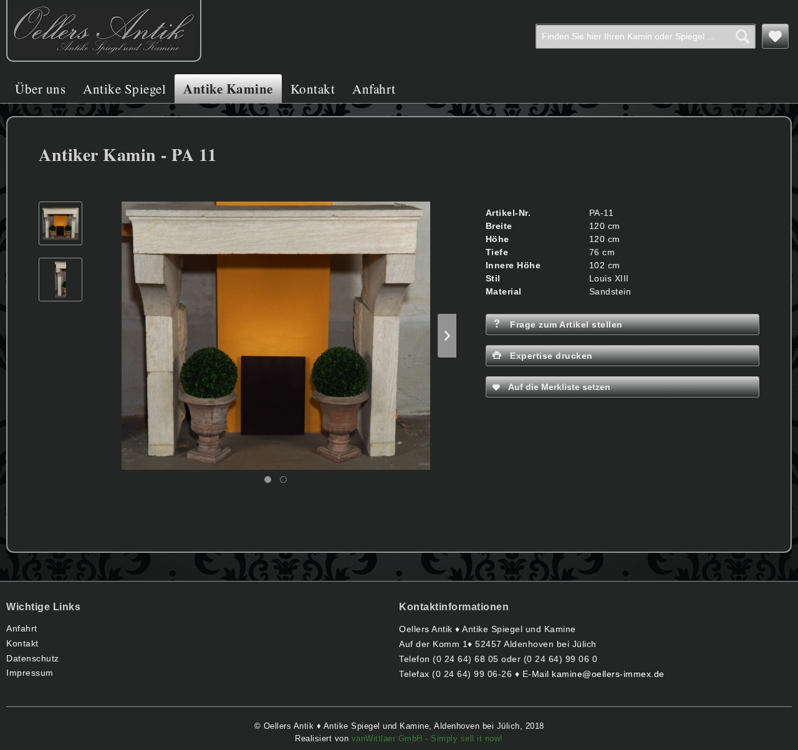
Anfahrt (21, 628)
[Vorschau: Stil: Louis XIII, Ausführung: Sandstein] (60, 223)
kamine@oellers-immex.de (608, 674)
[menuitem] (646, 36)
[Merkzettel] (775, 36)
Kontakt (22, 643)
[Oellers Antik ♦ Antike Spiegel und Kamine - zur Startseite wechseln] (103, 31)
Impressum (30, 673)
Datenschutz (32, 658)
